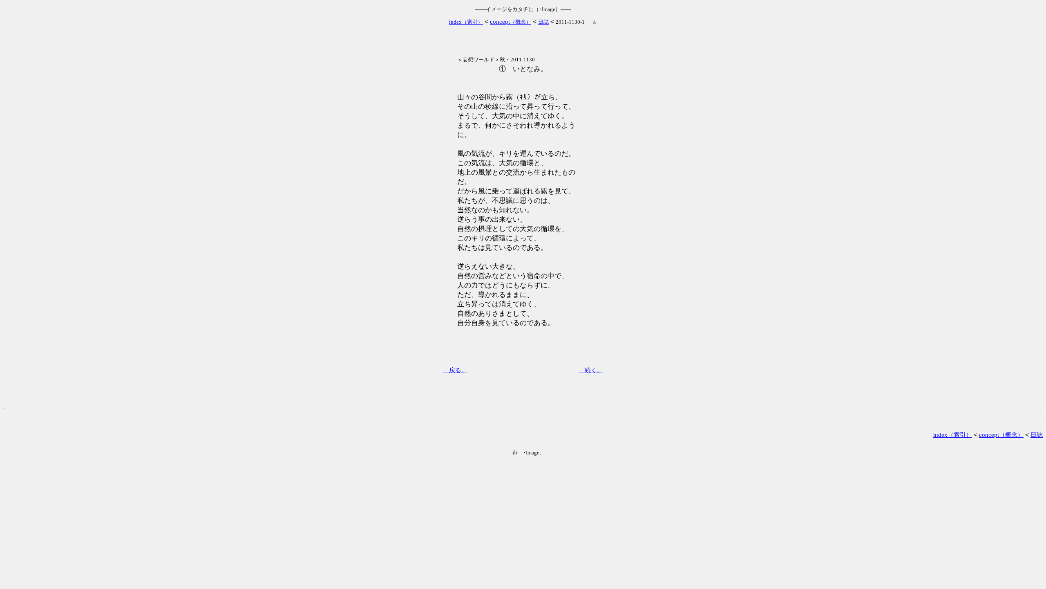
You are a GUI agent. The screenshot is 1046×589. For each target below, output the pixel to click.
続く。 (591, 370)
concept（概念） (1001, 435)
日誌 (1036, 435)
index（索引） (952, 435)
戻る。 (455, 370)
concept (510, 21)
